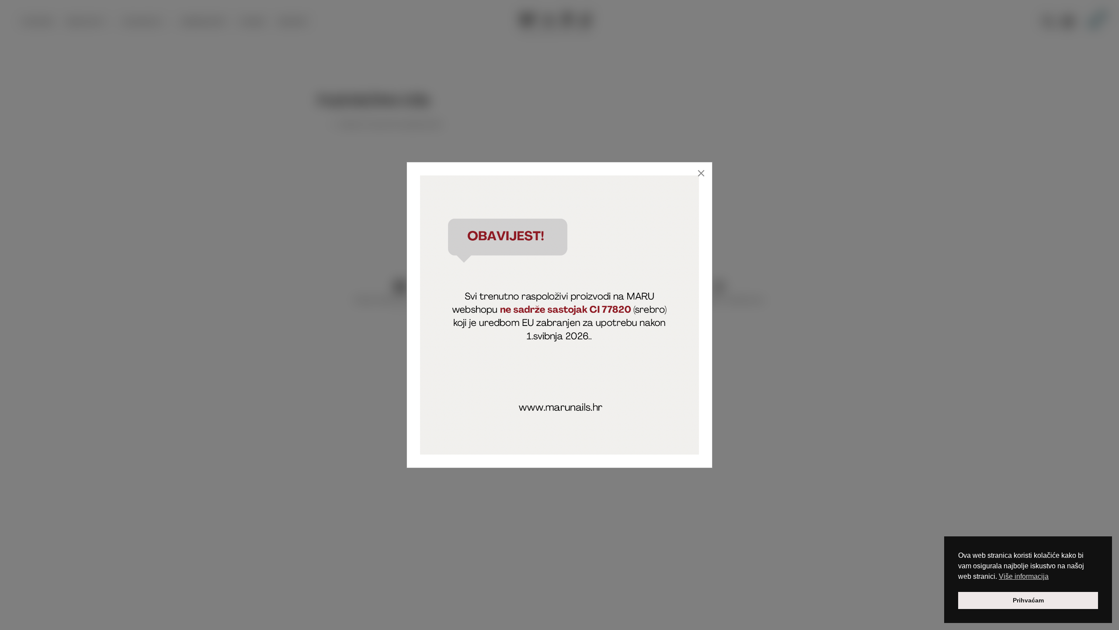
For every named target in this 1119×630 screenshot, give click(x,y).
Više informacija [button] (1024, 576)
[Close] (701, 173)
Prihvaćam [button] (1028, 600)
